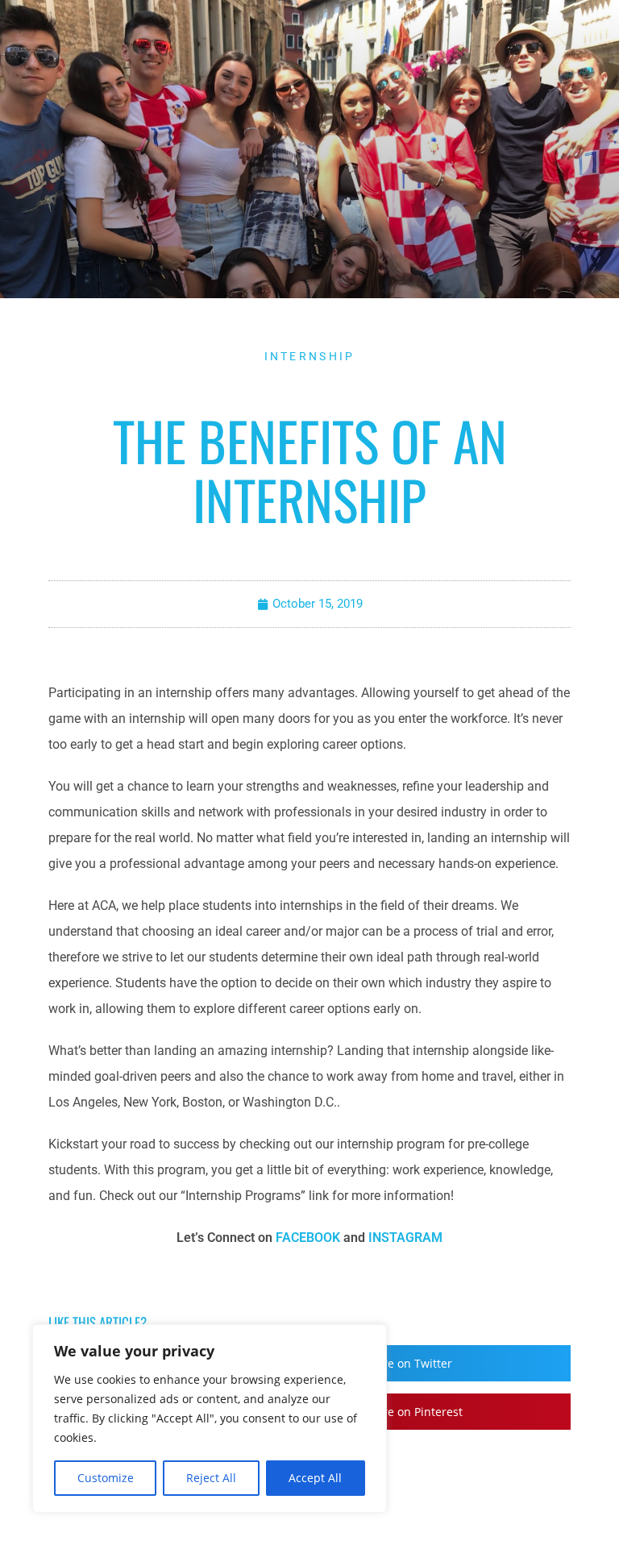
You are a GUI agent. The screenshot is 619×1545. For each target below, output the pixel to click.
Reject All (211, 1477)
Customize (105, 1477)
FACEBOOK (308, 1237)
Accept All (315, 1477)
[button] (443, 1363)
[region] (209, 1418)
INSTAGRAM (405, 1237)
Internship (309, 356)
